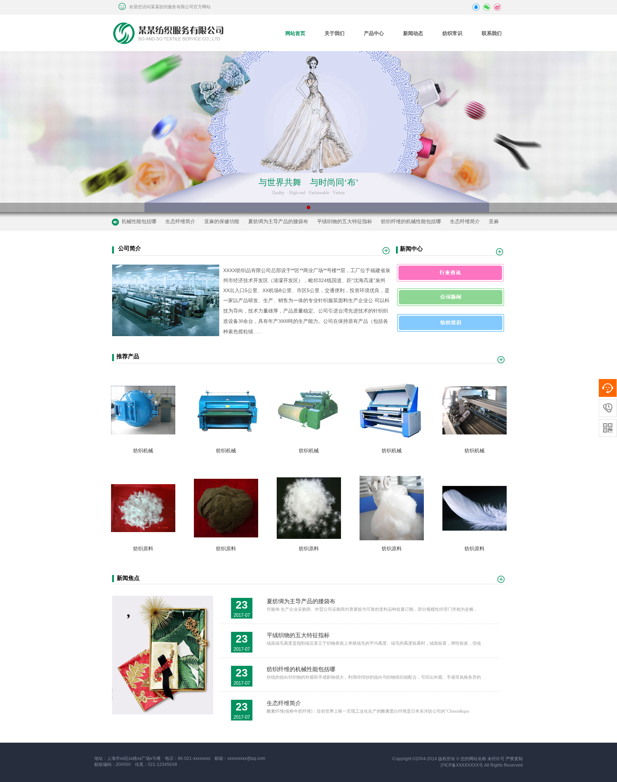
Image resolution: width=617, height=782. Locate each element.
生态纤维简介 (161, 221)
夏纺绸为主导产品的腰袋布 (259, 221)
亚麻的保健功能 (202, 221)
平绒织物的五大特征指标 (325, 221)
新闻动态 (413, 33)
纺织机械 (143, 450)
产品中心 (374, 33)
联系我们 (492, 33)
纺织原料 (143, 548)
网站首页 (295, 33)
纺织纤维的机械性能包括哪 (392, 221)
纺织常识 (452, 33)
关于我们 (335, 33)
